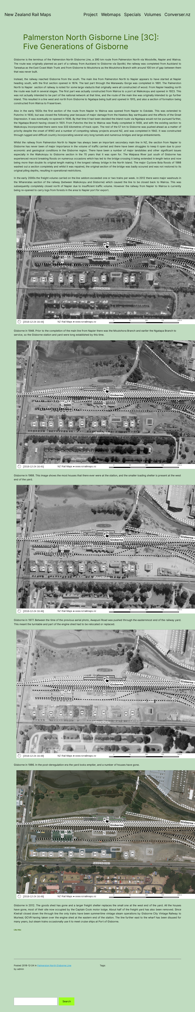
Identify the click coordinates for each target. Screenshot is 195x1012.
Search (67, 1001)
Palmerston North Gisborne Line (54, 965)
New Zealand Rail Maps (28, 14)
